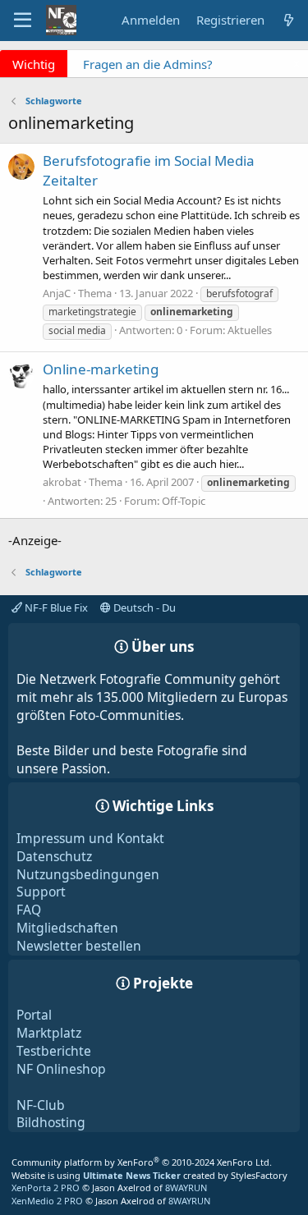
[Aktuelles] (289, 20)
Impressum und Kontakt (90, 838)
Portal (34, 1015)
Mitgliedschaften (67, 928)
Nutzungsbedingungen (87, 874)
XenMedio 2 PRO (47, 1200)
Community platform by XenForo (141, 1162)
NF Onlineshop (61, 1069)
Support (41, 892)
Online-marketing (101, 369)
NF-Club (40, 1105)
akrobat (62, 482)
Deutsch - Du (143, 607)
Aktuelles (250, 330)
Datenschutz (54, 856)
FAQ (28, 910)
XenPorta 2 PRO (45, 1187)
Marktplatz (48, 1033)
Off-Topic (183, 500)
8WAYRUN (186, 1187)
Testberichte (53, 1051)
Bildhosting (50, 1122)
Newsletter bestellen (78, 946)
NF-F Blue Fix (55, 607)
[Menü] (22, 20)
